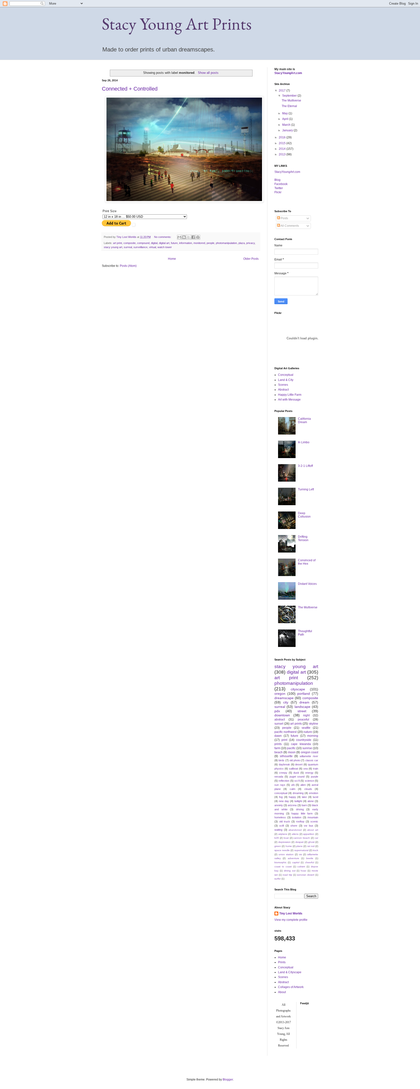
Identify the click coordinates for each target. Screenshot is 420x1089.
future (174, 243)
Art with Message (289, 399)
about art (312, 830)
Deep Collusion (304, 514)
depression (284, 842)
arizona (292, 805)
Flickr (277, 192)
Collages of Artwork (291, 987)
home (289, 846)
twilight (298, 801)
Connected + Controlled (130, 89)
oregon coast (309, 752)
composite (129, 243)
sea (305, 768)
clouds (308, 788)
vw (300, 854)
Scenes (283, 384)
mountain (312, 817)
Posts (284, 218)
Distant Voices (307, 584)
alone (310, 801)
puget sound (297, 776)
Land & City (285, 380)
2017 (282, 90)
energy (309, 772)
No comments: (163, 236)
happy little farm (302, 813)
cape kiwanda (301, 744)
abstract (279, 719)
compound (143, 243)
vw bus (308, 825)
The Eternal (289, 106)
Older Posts (251, 258)
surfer (277, 878)
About (282, 992)
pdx (277, 711)
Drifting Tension (303, 538)
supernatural (301, 850)
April (285, 119)
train (315, 768)
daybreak (284, 764)
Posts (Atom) (128, 266)
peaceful (303, 719)
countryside (303, 740)
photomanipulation (226, 243)
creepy (283, 772)
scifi (281, 825)
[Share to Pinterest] (197, 237)
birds (281, 760)
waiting (278, 829)
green (277, 846)
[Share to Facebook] (193, 237)
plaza (241, 243)
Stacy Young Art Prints (177, 24)
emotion (313, 793)
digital (154, 243)
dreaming (298, 793)
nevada (278, 776)
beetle (309, 858)
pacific (291, 748)
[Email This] (179, 237)
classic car (311, 760)
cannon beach (301, 838)
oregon (279, 693)
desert (299, 764)
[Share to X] (188, 237)
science (309, 780)
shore (293, 825)
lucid (315, 797)
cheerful (309, 862)
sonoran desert (305, 874)
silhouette (286, 756)
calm (292, 788)
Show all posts (208, 73)
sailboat (293, 768)
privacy (250, 243)
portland (303, 693)
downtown (282, 715)
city (285, 702)
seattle (306, 727)
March (286, 124)
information (185, 243)
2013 (282, 154)
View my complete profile (290, 919)
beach (278, 752)
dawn (278, 735)
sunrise (307, 748)
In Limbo (303, 442)
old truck (284, 821)
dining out (290, 870)
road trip (287, 874)
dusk (296, 772)
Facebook (281, 184)
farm (277, 748)
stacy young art (113, 247)
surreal (128, 247)
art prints (296, 723)
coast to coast (283, 866)
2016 (282, 137)
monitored (199, 243)
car (316, 838)
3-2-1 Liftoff (305, 466)
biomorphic (280, 862)
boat (286, 838)
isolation (296, 817)
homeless (280, 817)
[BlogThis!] (184, 237)
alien (303, 784)
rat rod (311, 846)
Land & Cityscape (289, 972)
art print (117, 243)
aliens (295, 834)
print (284, 740)
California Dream (304, 420)
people (210, 243)
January (288, 130)
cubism (301, 866)
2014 (282, 149)
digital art (164, 243)
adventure (293, 858)
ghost (311, 842)
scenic (314, 821)
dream (304, 702)
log (277, 180)
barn (304, 805)
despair (299, 842)
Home (172, 258)
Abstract (283, 389)
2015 (282, 143)
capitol (295, 862)
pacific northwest (285, 732)
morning (312, 735)
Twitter (278, 188)
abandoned (295, 830)
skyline (313, 723)
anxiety (278, 805)
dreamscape (284, 698)
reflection (284, 780)
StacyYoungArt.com (288, 73)
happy (292, 797)
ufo (293, 784)
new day (284, 801)
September (290, 95)
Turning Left (306, 489)
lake (304, 797)
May (285, 113)
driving (300, 809)
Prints (282, 962)
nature (308, 732)
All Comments (289, 225)
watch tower (165, 247)
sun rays (279, 784)
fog (281, 797)
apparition (308, 834)
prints (278, 744)
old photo (294, 760)
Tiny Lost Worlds (290, 913)
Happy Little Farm (289, 394)
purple (314, 776)
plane (299, 846)
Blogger (228, 1079)
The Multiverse (291, 100)
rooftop (300, 821)
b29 (276, 838)
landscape (302, 707)
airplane (282, 834)
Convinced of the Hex (306, 562)
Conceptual (285, 375)
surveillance (140, 247)
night (306, 715)
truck (315, 850)
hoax (303, 870)
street (302, 711)
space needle (282, 850)
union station (286, 854)
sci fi (297, 780)
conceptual (280, 793)
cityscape (298, 689)
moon (292, 752)
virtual (152, 247)
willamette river (309, 756)
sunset (278, 723)
